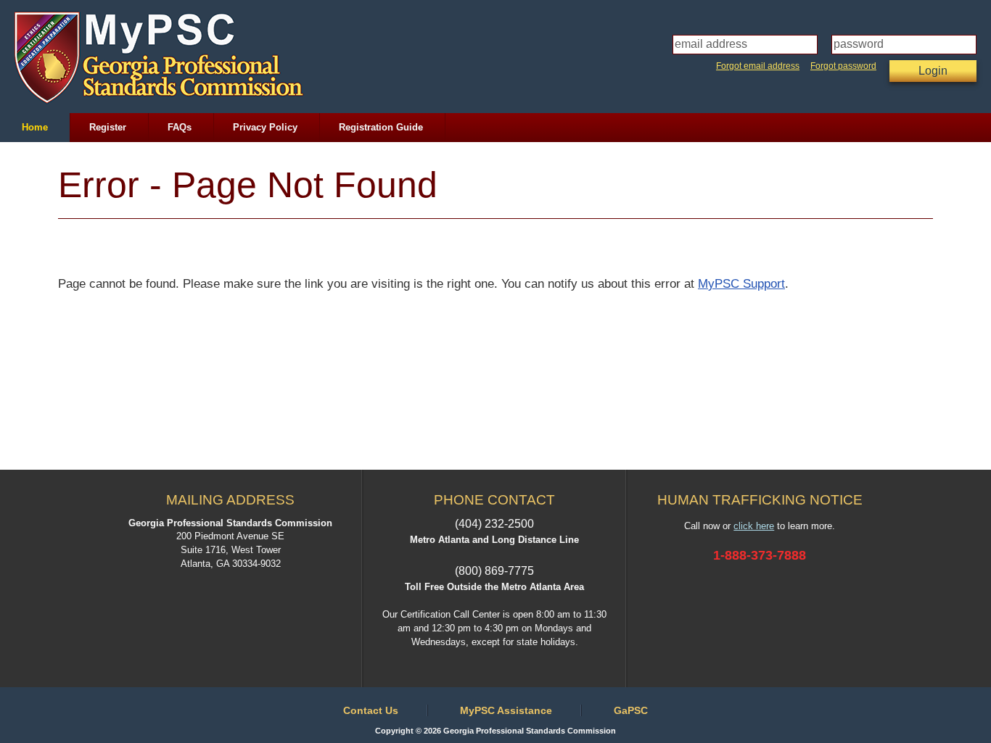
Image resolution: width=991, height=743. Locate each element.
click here (753, 526)
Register (107, 127)
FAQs (180, 127)
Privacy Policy (265, 127)
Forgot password (843, 66)
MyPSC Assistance (506, 710)
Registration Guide (381, 127)
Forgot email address (757, 66)
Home (35, 127)
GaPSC (631, 710)
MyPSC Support (741, 284)
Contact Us (370, 710)
